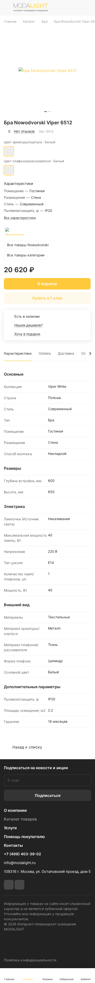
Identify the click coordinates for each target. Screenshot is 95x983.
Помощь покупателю (24, 836)
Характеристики (17, 353)
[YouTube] (19, 885)
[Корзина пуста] (87, 7)
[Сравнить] (77, 131)
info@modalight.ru (20, 862)
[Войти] (76, 7)
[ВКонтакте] (9, 885)
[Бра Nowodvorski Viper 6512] (47, 70)
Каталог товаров (20, 819)
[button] (45, 111)
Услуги (10, 827)
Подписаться (47, 795)
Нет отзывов (24, 131)
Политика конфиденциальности (30, 960)
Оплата (45, 353)
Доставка (66, 353)
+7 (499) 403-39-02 (22, 854)
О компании (15, 810)
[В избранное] (66, 131)
